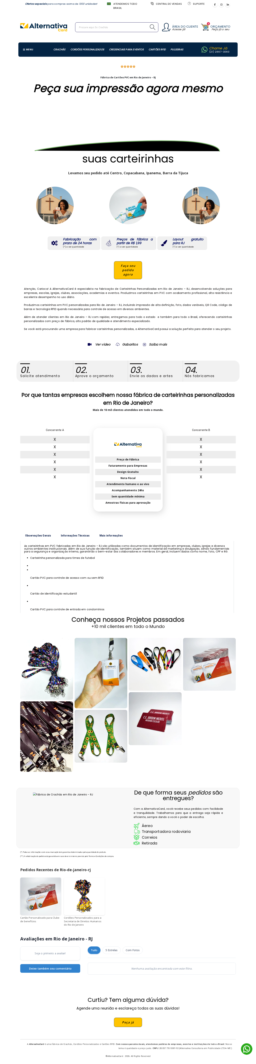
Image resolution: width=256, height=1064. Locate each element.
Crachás (59, 49)
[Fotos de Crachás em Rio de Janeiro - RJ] (155, 664)
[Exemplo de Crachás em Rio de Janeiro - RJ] (101, 736)
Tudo (94, 950)
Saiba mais (158, 344)
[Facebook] (215, 4)
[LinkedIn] (227, 4)
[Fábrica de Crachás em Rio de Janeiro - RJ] (101, 673)
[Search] (144, 27)
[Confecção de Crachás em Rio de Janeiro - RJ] (46, 736)
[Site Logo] (43, 27)
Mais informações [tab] (111, 535)
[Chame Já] (204, 49)
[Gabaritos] (118, 344)
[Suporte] (188, 3)
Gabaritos (130, 344)
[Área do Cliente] (166, 27)
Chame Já (218, 48)
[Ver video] (89, 344)
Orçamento (220, 26)
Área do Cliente (185, 26)
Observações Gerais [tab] (38, 535)
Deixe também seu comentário (50, 968)
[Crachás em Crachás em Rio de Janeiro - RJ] (46, 669)
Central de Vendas (169, 4)
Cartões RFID (157, 49)
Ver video (103, 344)
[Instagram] (221, 4)
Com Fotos (133, 950)
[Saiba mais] (144, 344)
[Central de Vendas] (151, 3)
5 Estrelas (112, 950)
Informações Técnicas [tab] (75, 535)
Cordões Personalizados (87, 49)
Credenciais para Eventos (126, 49)
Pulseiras (177, 49)
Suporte (199, 4)
